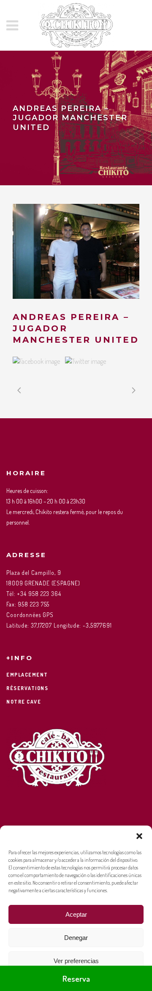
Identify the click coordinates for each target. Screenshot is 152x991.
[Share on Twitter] (85, 361)
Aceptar (76, 914)
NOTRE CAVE (23, 702)
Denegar (76, 937)
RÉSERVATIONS (27, 688)
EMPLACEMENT (27, 674)
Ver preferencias (76, 960)
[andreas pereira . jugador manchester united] (76, 251)
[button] (139, 836)
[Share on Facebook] (36, 361)
